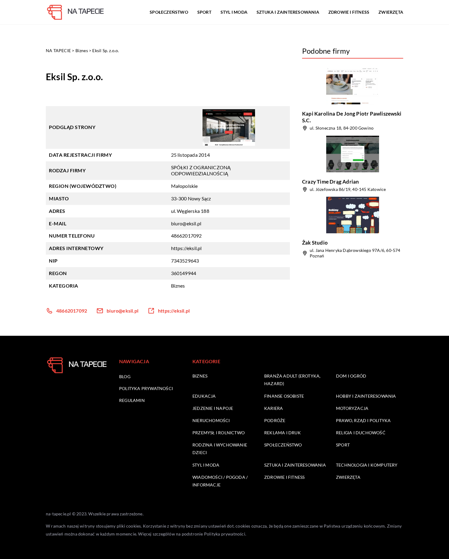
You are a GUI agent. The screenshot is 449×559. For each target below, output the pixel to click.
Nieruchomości (211, 420)
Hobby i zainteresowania (366, 396)
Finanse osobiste (284, 396)
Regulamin (132, 400)
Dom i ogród (351, 375)
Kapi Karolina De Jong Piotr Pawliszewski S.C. (351, 117)
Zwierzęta (390, 12)
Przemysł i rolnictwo (218, 432)
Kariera (273, 408)
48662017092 (186, 235)
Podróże (274, 420)
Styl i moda (234, 12)
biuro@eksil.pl (186, 223)
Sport (204, 12)
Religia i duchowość (360, 432)
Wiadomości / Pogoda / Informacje (220, 481)
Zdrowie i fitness (348, 12)
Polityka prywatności (146, 388)
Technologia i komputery (367, 465)
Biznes (178, 285)
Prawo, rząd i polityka (363, 420)
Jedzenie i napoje (212, 408)
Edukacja (204, 396)
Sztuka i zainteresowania (288, 12)
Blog (124, 376)
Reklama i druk (282, 432)
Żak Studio (315, 242)
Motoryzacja (352, 408)
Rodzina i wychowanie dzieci (219, 448)
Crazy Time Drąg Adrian (330, 181)
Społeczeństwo (169, 12)
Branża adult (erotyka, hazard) (292, 379)
